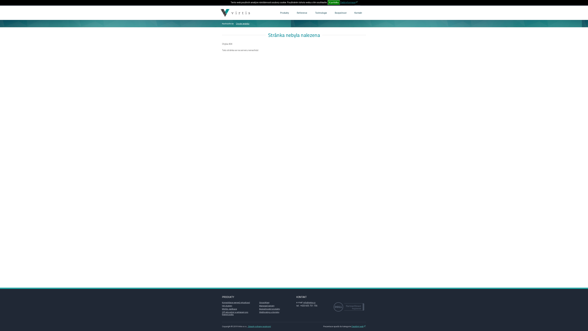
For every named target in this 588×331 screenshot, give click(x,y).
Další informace (348, 2)
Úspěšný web (357, 326)
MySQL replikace (229, 309)
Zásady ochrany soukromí (259, 326)
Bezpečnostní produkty (269, 309)
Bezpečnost (341, 13)
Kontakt (358, 13)
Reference (302, 13)
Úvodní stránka (242, 24)
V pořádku (334, 2)
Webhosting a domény (269, 312)
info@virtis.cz (309, 302)
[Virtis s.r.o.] (236, 13)
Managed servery (266, 306)
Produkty (284, 13)
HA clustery (227, 306)
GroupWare (264, 302)
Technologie (321, 13)
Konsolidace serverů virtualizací (236, 302)
